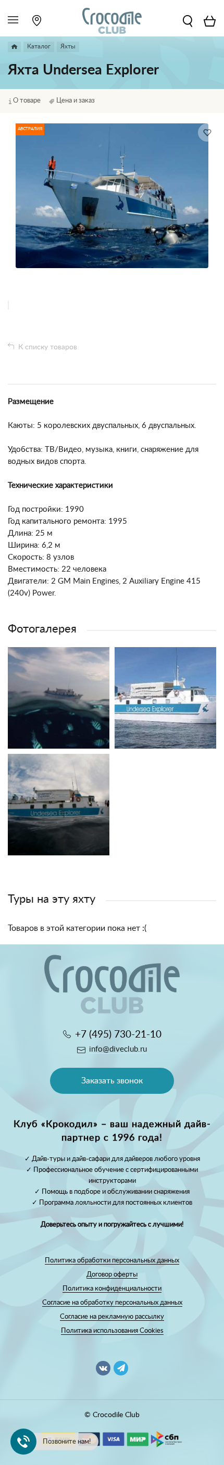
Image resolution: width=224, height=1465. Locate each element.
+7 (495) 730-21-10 (118, 1035)
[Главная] (14, 47)
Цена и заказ (75, 100)
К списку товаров (47, 347)
